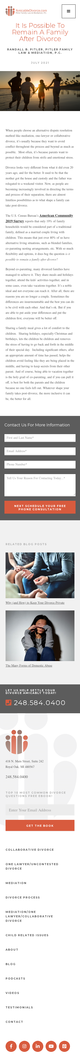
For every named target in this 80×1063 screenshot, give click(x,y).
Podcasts (15, 978)
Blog (11, 964)
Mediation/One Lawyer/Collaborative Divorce (29, 916)
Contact (14, 1021)
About (12, 949)
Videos (12, 993)
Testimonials (19, 1007)
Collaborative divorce (30, 849)
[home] (26, 11)
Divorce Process (23, 897)
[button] (69, 11)
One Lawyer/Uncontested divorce (32, 866)
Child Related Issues (27, 935)
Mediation (16, 883)
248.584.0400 (36, 703)
